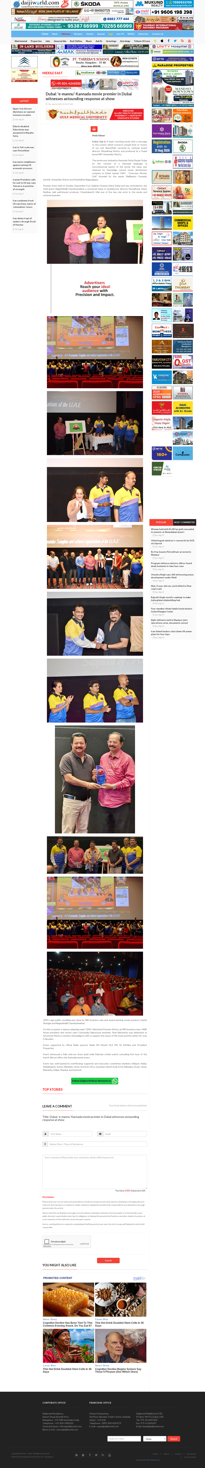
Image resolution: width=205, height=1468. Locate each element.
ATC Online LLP (153, 1460)
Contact (178, 1454)
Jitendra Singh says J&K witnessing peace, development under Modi (172, 576)
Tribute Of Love (142, 41)
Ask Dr (99, 41)
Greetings (111, 41)
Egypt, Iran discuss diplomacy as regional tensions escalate (24, 111)
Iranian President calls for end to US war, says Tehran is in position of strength (24, 184)
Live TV (120, 34)
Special (101, 34)
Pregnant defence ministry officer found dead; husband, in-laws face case (171, 564)
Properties (36, 41)
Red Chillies (76, 41)
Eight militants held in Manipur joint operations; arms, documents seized (169, 621)
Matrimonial (21, 41)
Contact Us (157, 34)
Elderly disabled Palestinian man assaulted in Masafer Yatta (23, 131)
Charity (90, 34)
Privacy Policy (190, 1457)
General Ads (60, 41)
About (166, 1454)
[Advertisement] (67, 155)
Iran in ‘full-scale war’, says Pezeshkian (24, 149)
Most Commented (184, 522)
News (55, 34)
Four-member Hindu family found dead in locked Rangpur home (171, 610)
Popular (161, 522)
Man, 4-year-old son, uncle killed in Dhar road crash (171, 587)
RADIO (131, 34)
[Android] (155, 41)
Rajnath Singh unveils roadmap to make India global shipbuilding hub (171, 598)
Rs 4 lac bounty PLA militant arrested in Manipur (171, 553)
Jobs (47, 41)
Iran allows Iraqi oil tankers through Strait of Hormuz (24, 221)
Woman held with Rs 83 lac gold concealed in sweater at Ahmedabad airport (172, 530)
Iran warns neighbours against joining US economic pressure (24, 165)
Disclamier (191, 1454)
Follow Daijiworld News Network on (92, 1080)
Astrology (125, 41)
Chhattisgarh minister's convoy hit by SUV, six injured (172, 542)
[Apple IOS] (162, 41)
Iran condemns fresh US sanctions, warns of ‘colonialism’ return (24, 203)
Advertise (143, 34)
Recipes (78, 34)
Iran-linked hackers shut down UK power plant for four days (171, 633)
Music (89, 41)
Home (155, 1454)
